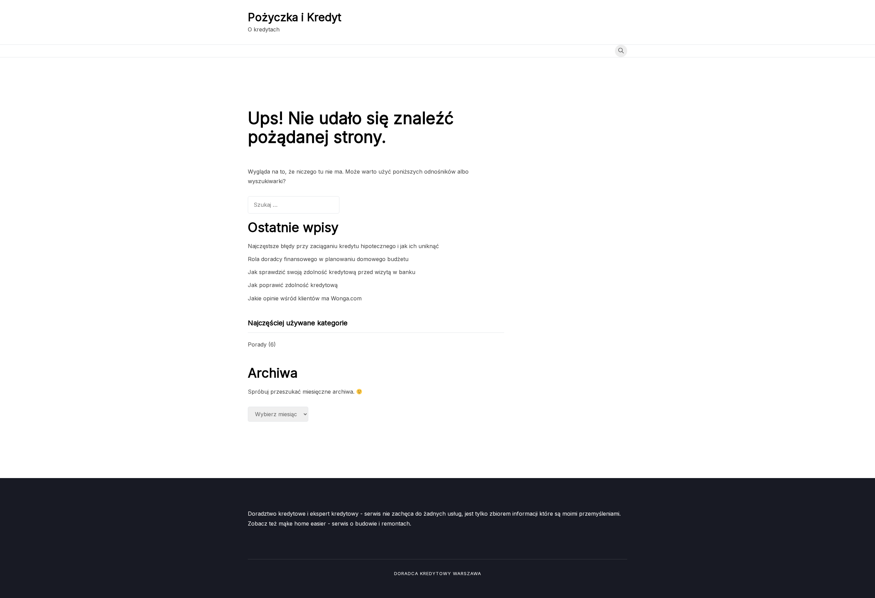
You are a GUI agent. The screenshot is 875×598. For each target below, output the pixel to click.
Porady (257, 344)
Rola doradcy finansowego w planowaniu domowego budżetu (328, 259)
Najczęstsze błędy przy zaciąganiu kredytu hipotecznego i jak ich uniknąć (343, 246)
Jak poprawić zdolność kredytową (293, 285)
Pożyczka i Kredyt (294, 17)
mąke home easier (302, 523)
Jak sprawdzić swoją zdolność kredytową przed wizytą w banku (331, 272)
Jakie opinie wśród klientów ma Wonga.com (305, 298)
